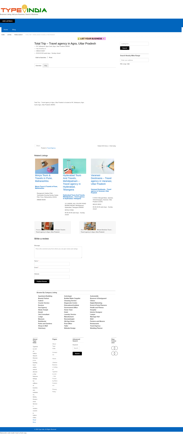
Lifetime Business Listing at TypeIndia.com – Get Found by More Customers (54, 374)
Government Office (71, 307)
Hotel (66, 312)
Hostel (40, 312)
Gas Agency (42, 307)
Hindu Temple (43, 310)
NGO (92, 319)
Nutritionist (42, 321)
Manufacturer (69, 317)
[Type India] (24, 8)
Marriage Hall (95, 317)
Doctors (41, 305)
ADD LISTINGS (7, 21)
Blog (14, 29)
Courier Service (43, 303)
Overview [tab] (38, 65)
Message (37, 245)
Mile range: (123, 64)
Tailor (66, 326)
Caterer (40, 300)
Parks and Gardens (45, 323)
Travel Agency (18, 34)
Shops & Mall (43, 326)
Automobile (94, 296)
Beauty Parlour (43, 298)
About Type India (54, 346)
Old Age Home (69, 321)
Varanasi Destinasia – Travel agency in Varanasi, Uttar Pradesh (101, 191)
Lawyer (92, 314)
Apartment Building (45, 296)
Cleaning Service (70, 300)
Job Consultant (43, 314)
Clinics (92, 300)
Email (36, 267)
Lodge (40, 317)
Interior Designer (96, 312)
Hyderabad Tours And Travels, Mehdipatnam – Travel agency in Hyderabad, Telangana (74, 196)
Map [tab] (45, 65)
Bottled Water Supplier (72, 298)
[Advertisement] (59, 83)
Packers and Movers (97, 321)
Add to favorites (40, 57)
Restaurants (94, 323)
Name (36, 261)
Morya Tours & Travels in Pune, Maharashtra (43, 178)
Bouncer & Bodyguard (98, 298)
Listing (9, 34)
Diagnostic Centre (70, 303)
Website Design (69, 328)
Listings (169, 1)
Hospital (93, 310)
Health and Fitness (97, 307)
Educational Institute (71, 305)
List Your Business (177, 1)
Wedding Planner (96, 328)
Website (36, 274)
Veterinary (41, 328)
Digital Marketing (96, 303)
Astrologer (68, 296)
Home (164, 1)
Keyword (75, 345)
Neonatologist (69, 319)
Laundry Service (70, 314)
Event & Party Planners (98, 305)
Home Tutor (68, 310)
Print (50, 57)
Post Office (68, 323)
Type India (41, 429)
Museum (41, 319)
